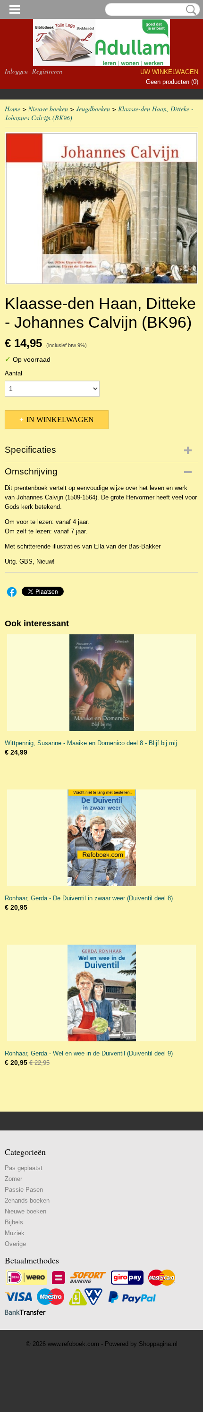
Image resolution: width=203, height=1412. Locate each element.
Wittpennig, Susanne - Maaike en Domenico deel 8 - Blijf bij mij (91, 743)
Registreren (47, 70)
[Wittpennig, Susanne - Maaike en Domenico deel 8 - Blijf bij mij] (101, 682)
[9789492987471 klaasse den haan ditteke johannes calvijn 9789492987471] (101, 208)
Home (12, 108)
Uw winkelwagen (169, 71)
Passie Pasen (24, 1189)
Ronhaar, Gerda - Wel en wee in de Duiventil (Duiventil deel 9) (89, 1053)
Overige (15, 1243)
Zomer (13, 1178)
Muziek (15, 1233)
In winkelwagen (60, 419)
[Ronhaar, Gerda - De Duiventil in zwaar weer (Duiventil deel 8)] (101, 837)
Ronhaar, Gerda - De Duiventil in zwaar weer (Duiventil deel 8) (89, 898)
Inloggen (16, 70)
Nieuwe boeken (48, 108)
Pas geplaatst (23, 1167)
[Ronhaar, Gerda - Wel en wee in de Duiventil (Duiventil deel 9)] (101, 993)
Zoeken (189, 10)
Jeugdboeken (93, 108)
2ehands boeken (27, 1200)
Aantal (13, 373)
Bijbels (14, 1222)
